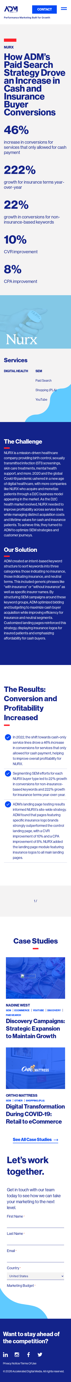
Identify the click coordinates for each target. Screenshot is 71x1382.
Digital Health (16, 371)
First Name (16, 1216)
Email (12, 1251)
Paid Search (43, 380)
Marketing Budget (21, 1286)
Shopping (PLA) (46, 390)
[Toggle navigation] (64, 9)
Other (18, 1100)
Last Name (16, 1234)
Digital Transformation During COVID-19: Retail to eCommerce (35, 1114)
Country (14, 1268)
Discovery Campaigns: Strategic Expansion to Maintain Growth (35, 1029)
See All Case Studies (32, 1139)
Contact (44, 9)
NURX (8, 453)
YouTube (41, 399)
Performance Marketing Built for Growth (27, 17)
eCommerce (22, 1010)
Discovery (54, 1010)
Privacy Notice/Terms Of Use (19, 1363)
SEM (39, 371)
